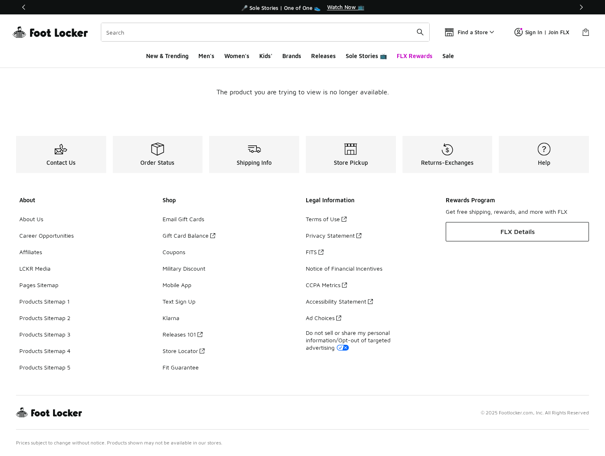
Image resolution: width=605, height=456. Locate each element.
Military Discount (184, 268)
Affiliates (30, 251)
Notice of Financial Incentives (344, 268)
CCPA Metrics (323, 284)
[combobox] (265, 32)
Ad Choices (320, 317)
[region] (302, 7)
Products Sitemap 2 (44, 317)
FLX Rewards (415, 55)
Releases (323, 55)
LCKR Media (35, 268)
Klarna (171, 317)
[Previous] (24, 7)
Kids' (265, 55)
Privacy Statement (330, 235)
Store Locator (180, 350)
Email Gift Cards (183, 218)
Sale (448, 55)
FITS (311, 251)
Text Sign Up (179, 301)
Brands (291, 55)
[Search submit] (420, 32)
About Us (31, 218)
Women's (236, 55)
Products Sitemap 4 (44, 350)
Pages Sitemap (38, 284)
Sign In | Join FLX (547, 32)
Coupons (174, 251)
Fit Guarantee (181, 367)
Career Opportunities (46, 235)
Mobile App (177, 284)
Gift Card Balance (186, 235)
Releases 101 (179, 334)
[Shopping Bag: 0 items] (585, 32)
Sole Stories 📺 (366, 55)
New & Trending (167, 55)
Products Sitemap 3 (44, 334)
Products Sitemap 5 (44, 367)
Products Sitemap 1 (44, 301)
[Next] (581, 7)
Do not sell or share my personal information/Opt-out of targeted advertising (348, 340)
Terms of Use (323, 218)
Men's (206, 55)
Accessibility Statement (336, 301)
